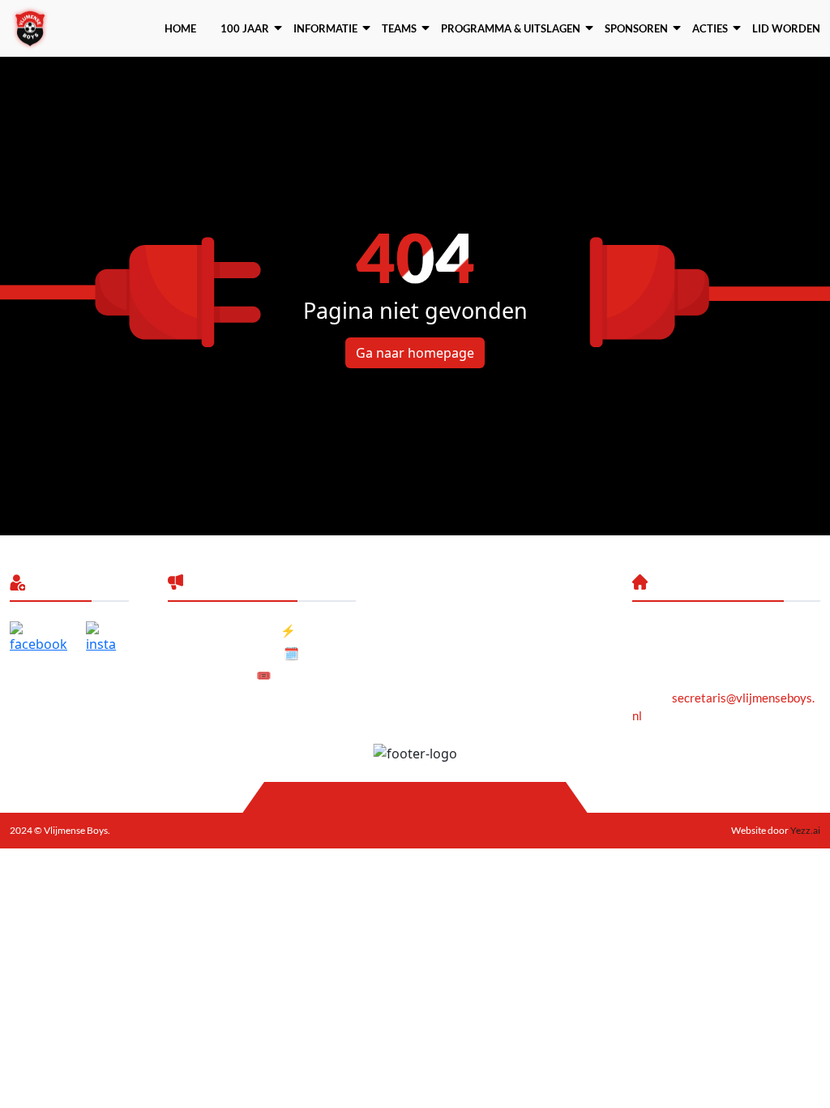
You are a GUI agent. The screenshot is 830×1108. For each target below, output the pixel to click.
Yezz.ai (804, 830)
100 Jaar (244, 28)
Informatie (325, 28)
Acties (710, 28)
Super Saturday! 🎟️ (220, 675)
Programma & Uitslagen (510, 28)
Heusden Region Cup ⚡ (232, 630)
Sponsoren (636, 28)
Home (180, 28)
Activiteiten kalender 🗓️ (233, 653)
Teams (399, 28)
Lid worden (786, 28)
